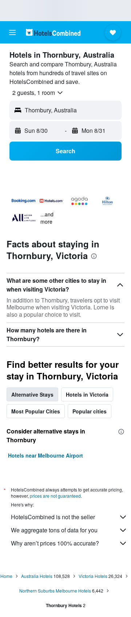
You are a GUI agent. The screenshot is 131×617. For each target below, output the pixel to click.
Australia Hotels (36, 576)
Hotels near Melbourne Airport (45, 455)
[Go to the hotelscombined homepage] (53, 32)
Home (6, 576)
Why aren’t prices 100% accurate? (55, 543)
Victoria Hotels (93, 576)
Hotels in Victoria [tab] (87, 394)
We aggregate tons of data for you (54, 530)
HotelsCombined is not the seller (53, 517)
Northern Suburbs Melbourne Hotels (55, 590)
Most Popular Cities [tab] (35, 411)
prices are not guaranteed (55, 496)
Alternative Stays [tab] (32, 394)
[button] (12, 32)
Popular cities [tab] (89, 411)
